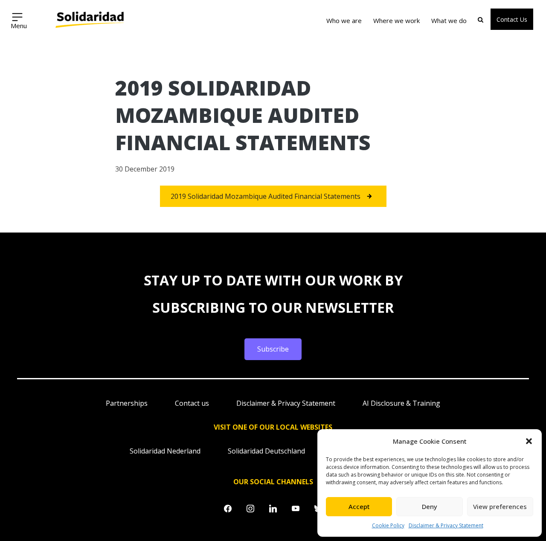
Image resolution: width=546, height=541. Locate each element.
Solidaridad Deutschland (266, 451)
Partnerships (127, 403)
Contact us (192, 403)
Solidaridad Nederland (165, 451)
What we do (449, 20)
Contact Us (512, 19)
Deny (429, 506)
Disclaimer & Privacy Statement (446, 525)
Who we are (344, 20)
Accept (359, 506)
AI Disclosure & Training (401, 403)
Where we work (396, 20)
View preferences (500, 506)
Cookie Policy (388, 525)
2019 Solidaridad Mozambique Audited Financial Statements (265, 196)
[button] (529, 441)
